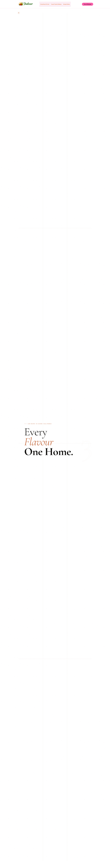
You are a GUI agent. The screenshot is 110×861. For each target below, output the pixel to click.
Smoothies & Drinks (44, 4)
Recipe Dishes (66, 4)
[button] (87, 4)
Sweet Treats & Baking (56, 4)
